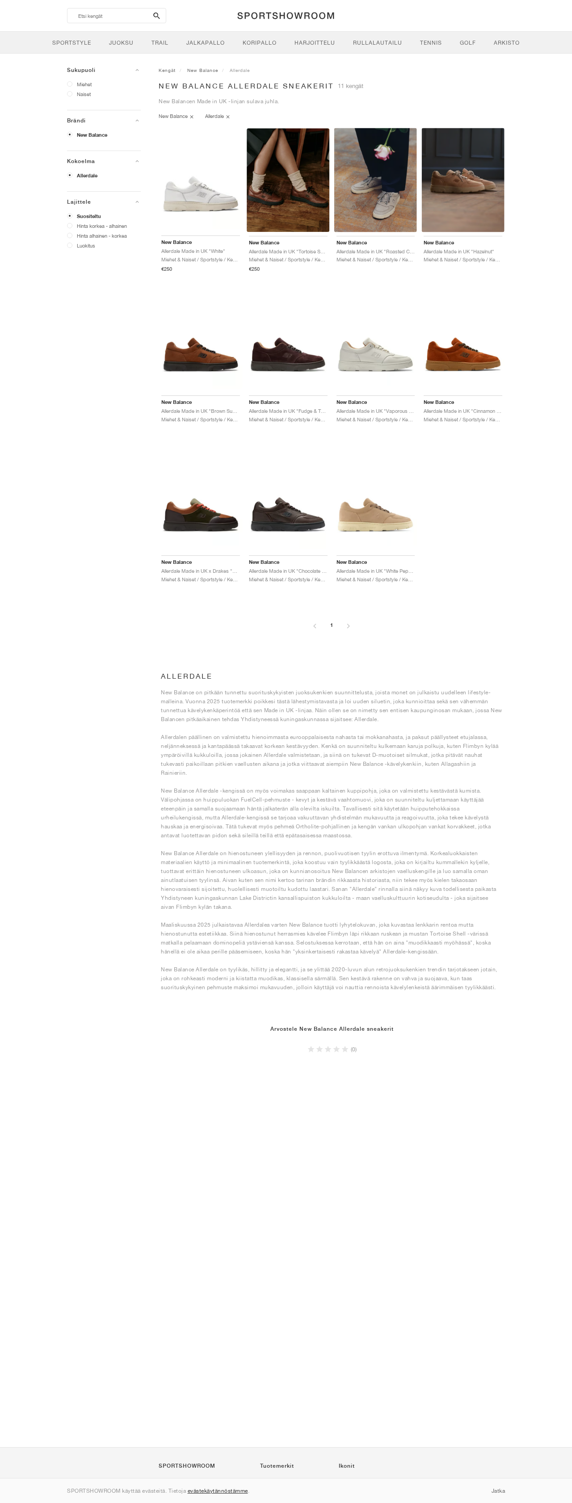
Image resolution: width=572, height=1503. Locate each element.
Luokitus (86, 245)
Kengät (167, 70)
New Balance (92, 135)
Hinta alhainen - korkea (102, 236)
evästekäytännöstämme (218, 1490)
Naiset (84, 94)
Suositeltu (89, 216)
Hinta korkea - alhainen (102, 226)
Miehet (84, 84)
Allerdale (87, 175)
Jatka (498, 1490)
